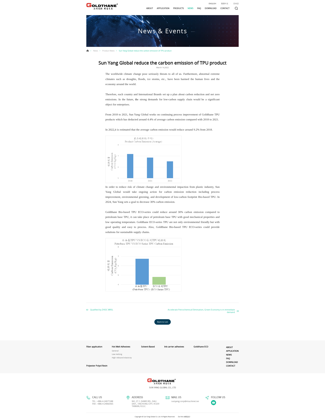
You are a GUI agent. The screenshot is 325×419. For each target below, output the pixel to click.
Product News (108, 51)
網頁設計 (187, 417)
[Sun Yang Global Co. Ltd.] (102, 6)
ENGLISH (212, 4)
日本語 (236, 4)
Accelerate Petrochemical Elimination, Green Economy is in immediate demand (201, 310)
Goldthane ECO (201, 346)
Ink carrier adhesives (174, 346)
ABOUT (149, 8)
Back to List (162, 321)
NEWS (190, 8)
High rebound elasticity (122, 358)
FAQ (199, 8)
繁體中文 (224, 4)
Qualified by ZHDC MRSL (101, 309)
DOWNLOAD (211, 8)
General (115, 351)
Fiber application (94, 346)
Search (236, 8)
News (95, 51)
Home (87, 50)
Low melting (117, 354)
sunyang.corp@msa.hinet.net (185, 401)
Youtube (213, 402)
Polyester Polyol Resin (96, 366)
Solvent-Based (148, 346)
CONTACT (225, 8)
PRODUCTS (178, 8)
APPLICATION (163, 8)
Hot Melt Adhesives (121, 346)
